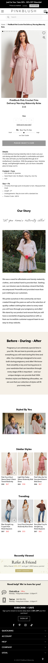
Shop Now (34, 5)
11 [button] (19, 31)
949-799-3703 (21, 599)
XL (31, 120)
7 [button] (13, 31)
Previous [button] (4, 64)
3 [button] (6, 31)
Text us (12, 599)
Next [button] (44, 64)
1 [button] (2, 31)
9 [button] (16, 31)
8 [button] (14, 31)
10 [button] (18, 31)
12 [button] (21, 31)
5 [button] (9, 31)
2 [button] (4, 31)
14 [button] (25, 31)
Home (3, 24)
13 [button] (23, 31)
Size (24, 116)
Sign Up (24, 619)
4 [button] (7, 31)
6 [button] (11, 31)
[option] (24, 64)
